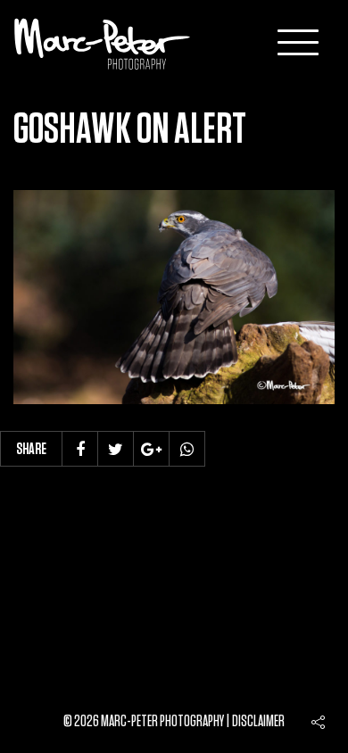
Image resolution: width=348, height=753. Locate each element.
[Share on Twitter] (116, 449)
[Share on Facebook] (80, 449)
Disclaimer (258, 722)
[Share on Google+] (152, 449)
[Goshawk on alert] (174, 297)
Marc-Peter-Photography (102, 44)
